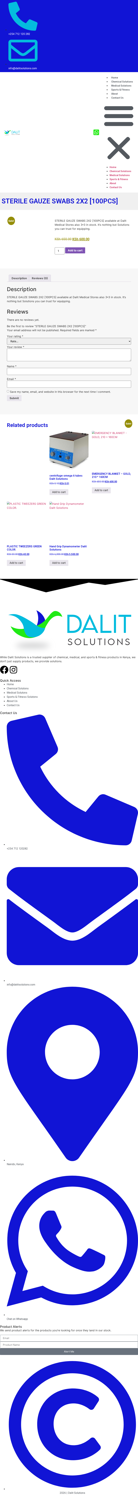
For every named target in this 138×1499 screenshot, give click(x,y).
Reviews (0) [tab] (40, 278)
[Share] (119, 3)
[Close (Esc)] (127, 3)
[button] (119, 132)
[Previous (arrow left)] (6, 749)
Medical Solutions (120, 175)
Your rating (15, 336)
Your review (15, 347)
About (113, 183)
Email (11, 379)
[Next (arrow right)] (132, 749)
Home (113, 167)
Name (11, 366)
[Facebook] (4, 670)
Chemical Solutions (120, 171)
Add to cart (75, 250)
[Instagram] (13, 670)
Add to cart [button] (59, 492)
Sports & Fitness (120, 89)
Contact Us (117, 97)
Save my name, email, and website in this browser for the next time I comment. (60, 391)
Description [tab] (19, 278)
